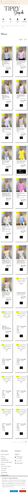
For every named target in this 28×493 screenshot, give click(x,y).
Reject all (22, 491)
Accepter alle (13, 491)
